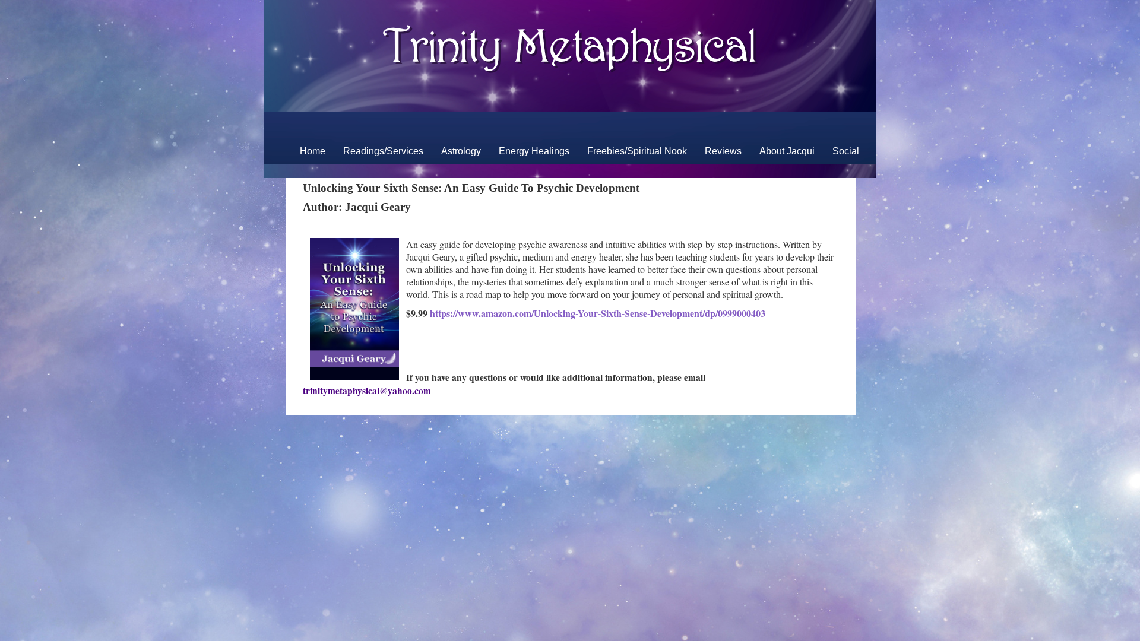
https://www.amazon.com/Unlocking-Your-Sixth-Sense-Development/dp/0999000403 (597, 313)
